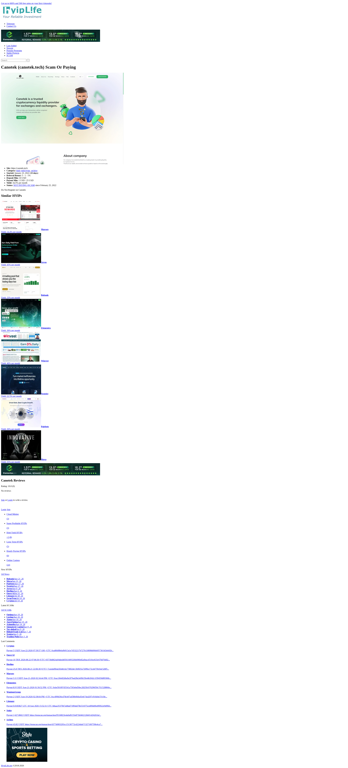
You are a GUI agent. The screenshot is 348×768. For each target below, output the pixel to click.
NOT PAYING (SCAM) (24, 185)
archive (34, 170)
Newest (10, 48)
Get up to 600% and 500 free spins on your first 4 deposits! (26, 3)
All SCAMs (6, 610)
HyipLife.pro (6, 765)
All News (5, 574)
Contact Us (11, 26)
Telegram (11, 24)
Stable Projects (13, 53)
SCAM (10, 55)
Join (3, 500)
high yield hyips (23, 170)
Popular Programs (14, 50)
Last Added (11, 46)
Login (10, 500)
